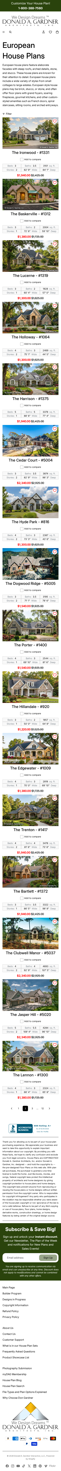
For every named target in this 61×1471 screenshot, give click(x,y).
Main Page (9, 1287)
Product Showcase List (16, 1357)
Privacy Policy (11, 1317)
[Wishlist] (50, 32)
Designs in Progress (14, 1299)
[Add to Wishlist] (54, 121)
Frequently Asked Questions (19, 1351)
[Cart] (57, 32)
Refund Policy (11, 1311)
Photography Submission (17, 1368)
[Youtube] (18, 1466)
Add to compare (32, 159)
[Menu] (3, 32)
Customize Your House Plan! (30, 3)
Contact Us (9, 1333)
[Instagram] (13, 1466)
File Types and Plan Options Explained (25, 1392)
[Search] (10, 32)
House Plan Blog (12, 1380)
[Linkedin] (35, 1466)
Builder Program (12, 1293)
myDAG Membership (14, 1374)
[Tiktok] (23, 1466)
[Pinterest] (40, 1466)
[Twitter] (29, 1466)
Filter (9, 113)
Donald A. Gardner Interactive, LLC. (29, 1456)
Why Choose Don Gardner (18, 1397)
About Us (8, 1328)
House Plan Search (13, 1386)
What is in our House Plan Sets (20, 1345)
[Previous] (11, 1108)
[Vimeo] (46, 1466)
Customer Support (13, 1339)
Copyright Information (15, 1305)
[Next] (49, 1108)
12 (42, 1108)
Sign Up (48, 1257)
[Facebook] (7, 1466)
